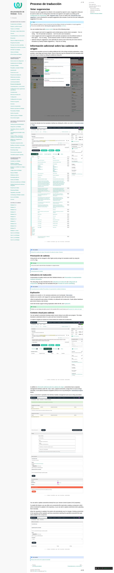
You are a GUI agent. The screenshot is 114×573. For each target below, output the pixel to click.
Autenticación (13, 70)
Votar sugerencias (92, 4)
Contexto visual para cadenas (96, 13)
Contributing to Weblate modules (17, 194)
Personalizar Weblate (15, 110)
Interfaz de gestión (14, 113)
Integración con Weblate (15, 126)
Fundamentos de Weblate (16, 24)
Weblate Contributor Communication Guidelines (16, 164)
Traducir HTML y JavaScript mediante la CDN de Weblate (16, 136)
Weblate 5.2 (13, 216)
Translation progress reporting (16, 154)
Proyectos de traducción (15, 74)
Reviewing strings (14, 149)
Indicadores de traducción (95, 10)
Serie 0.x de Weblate (14, 239)
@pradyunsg (41, 571)
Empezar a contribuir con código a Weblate (17, 167)
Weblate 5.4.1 (13, 205)
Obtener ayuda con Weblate (16, 115)
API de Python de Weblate (16, 54)
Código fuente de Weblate (16, 170)
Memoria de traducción (15, 94)
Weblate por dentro (14, 175)
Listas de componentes (15, 106)
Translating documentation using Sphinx (17, 133)
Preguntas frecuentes (15, 42)
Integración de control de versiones (18, 47)
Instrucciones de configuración (17, 60)
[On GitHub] (83, 570)
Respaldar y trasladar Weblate (16, 67)
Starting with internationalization (17, 124)
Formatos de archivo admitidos (17, 45)
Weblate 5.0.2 (13, 223)
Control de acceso (14, 72)
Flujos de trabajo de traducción (17, 40)
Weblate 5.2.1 (13, 214)
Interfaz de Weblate (14, 179)
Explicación (92, 11)
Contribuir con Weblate (15, 161)
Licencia (12, 199)
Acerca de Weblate (14, 197)
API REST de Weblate (15, 49)
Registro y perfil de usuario (16, 26)
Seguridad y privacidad (15, 192)
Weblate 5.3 (13, 212)
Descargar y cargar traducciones (17, 31)
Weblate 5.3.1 (13, 209)
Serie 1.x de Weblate (14, 237)
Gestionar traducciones (15, 147)
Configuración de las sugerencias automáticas (17, 89)
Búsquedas (12, 38)
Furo (45, 571)
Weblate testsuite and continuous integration (17, 185)
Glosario (12, 33)
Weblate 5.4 (13, 207)
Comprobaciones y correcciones (17, 35)
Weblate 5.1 (13, 221)
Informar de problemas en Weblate (17, 182)
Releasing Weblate (14, 190)
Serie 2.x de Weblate (14, 235)
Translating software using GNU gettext (17, 129)
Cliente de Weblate (14, 52)
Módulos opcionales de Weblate (17, 108)
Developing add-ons (14, 177)
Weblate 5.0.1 (13, 225)
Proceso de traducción (15, 84)
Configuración (13, 96)
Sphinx (35, 571)
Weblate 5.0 (13, 228)
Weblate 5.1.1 (13, 218)
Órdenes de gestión (14, 101)
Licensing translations (15, 81)
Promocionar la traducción (16, 152)
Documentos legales (14, 117)
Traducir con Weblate (15, 28)
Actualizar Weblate (14, 65)
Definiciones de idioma (15, 77)
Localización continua (15, 79)
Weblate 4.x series (14, 230)
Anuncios (12, 103)
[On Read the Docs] (81, 570)
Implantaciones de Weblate (16, 63)
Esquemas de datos (14, 187)
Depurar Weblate (14, 172)
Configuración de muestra (16, 99)
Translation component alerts (16, 143)
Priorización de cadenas (94, 8)
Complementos (13, 92)
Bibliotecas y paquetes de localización (16, 140)
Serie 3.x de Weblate (14, 232)
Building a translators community (17, 145)
